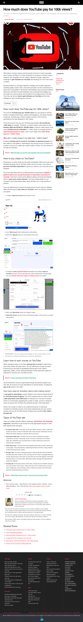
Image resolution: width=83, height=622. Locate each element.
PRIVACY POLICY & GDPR (55, 612)
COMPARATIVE (60, 80)
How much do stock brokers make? (72, 122)
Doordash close (9, 600)
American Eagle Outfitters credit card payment (71, 129)
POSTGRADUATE (69, 576)
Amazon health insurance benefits (71, 136)
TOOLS (58, 84)
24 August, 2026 (61, 109)
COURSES (67, 569)
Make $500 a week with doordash (13, 598)
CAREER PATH (69, 565)
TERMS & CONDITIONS (42, 612)
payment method (22, 271)
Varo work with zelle (33, 603)
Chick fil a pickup (9, 605)
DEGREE (67, 572)
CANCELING (59, 78)
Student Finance (28, 19)
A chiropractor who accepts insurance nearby (72, 144)
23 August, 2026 (69, 147)
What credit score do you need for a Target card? (71, 173)
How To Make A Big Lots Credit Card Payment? (71, 114)
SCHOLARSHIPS (69, 581)
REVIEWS (67, 580)
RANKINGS (68, 578)
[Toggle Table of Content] (13, 103)
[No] (81, 618)
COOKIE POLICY (67, 612)
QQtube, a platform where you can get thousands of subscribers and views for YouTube (27, 174)
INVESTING (59, 82)
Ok (42, 619)
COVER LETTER (69, 571)
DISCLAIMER (76, 612)
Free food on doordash (10, 596)
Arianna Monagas (9, 19)
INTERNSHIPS (68, 574)
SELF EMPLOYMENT (70, 583)
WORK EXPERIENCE (70, 590)
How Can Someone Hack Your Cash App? (67, 107)
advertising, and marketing (43, 421)
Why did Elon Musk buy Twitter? (71, 166)
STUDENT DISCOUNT (71, 585)
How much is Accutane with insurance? (72, 159)
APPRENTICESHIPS (70, 562)
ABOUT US (32, 612)
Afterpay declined (51, 574)
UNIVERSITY (68, 589)
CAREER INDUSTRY (70, 563)
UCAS (66, 587)
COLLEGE (67, 567)
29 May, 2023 (19, 19)
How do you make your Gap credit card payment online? (72, 151)
